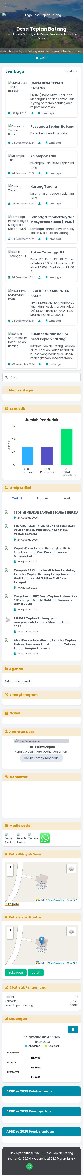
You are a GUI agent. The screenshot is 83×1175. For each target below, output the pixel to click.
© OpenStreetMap (55, 900)
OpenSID (72, 900)
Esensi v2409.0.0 (19, 1159)
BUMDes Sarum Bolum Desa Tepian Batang (49, 336)
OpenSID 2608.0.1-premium (53, 1159)
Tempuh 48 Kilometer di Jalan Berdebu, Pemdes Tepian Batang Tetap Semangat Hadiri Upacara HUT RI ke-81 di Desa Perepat (45, 576)
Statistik (17, 408)
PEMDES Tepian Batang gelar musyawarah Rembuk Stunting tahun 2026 (43, 622)
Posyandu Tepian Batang (52, 126)
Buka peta (12, 904)
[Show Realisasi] (52, 1045)
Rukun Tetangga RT (47, 252)
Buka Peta (16, 973)
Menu (43, 58)
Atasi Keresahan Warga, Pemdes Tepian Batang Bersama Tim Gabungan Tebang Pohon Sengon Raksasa (45, 644)
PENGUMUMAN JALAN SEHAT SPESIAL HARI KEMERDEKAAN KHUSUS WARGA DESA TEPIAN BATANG (44, 530)
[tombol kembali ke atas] (75, 1167)
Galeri (15, 713)
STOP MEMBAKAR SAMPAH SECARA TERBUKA (46, 512)
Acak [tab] (67, 498)
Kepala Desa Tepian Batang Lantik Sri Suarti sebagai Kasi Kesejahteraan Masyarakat (42, 552)
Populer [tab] (42, 498)
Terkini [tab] (17, 498)
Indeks (70, 71)
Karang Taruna (43, 186)
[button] (10, 867)
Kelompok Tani (43, 156)
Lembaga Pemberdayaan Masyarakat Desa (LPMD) (52, 219)
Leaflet (40, 900)
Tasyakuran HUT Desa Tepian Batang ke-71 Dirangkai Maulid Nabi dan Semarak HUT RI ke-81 (45, 600)
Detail (36, 973)
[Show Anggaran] (32, 1045)
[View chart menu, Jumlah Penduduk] (73, 420)
